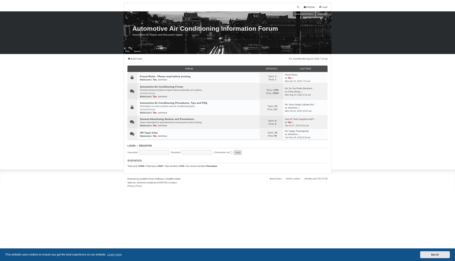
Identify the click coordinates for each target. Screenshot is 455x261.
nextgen (173, 182)
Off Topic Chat (148, 132)
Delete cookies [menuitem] (293, 178)
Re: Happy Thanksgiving (297, 131)
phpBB (143, 179)
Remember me (222, 152)
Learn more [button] (114, 254)
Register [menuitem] (311, 7)
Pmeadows (211, 166)
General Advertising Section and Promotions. (167, 119)
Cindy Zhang (294, 91)
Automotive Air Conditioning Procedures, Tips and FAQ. (174, 102)
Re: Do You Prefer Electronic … (300, 88)
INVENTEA (162, 182)
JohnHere (162, 80)
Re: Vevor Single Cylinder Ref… (300, 104)
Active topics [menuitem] (324, 14)
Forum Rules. (291, 75)
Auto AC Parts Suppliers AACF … (301, 119)
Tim (155, 80)
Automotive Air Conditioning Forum (161, 86)
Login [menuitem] (325, 7)
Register (145, 145)
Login (131, 145)
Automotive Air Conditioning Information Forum (205, 28)
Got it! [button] (435, 254)
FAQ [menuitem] (127, 51)
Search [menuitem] (137, 51)
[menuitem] (131, 186)
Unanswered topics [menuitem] (304, 14)
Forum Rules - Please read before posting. (165, 76)
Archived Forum (147, 93)
